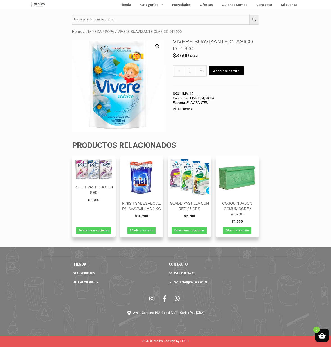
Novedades (181, 4)
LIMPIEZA (94, 31)
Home (77, 31)
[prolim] (37, 4)
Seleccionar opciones (93, 230)
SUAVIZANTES (197, 103)
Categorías (149, 4)
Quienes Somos (234, 4)
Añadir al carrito (226, 71)
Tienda (125, 4)
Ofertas (206, 4)
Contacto (264, 4)
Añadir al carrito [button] (141, 230)
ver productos (84, 273)
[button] (157, 46)
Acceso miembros (85, 282)
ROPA (109, 31)
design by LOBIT (177, 341)
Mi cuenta (289, 4)
